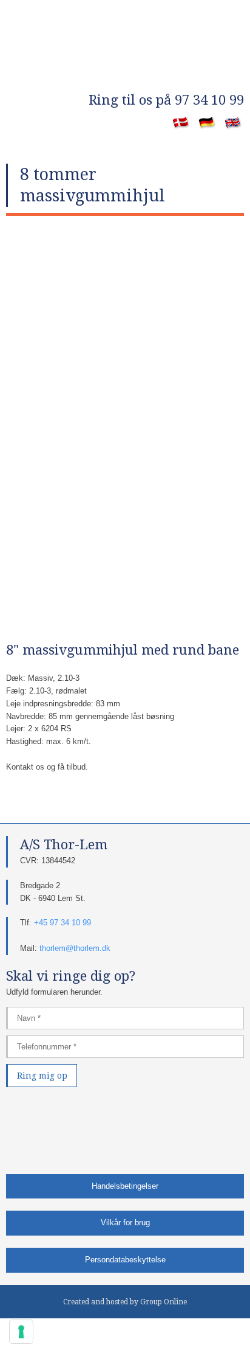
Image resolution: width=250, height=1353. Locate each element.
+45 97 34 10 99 (62, 922)
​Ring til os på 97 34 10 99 (166, 100)
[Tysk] (207, 123)
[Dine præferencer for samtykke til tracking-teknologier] (21, 1331)
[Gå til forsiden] (125, 67)
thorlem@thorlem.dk (74, 948)
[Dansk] (181, 123)
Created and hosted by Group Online (125, 1302)
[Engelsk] (233, 123)
